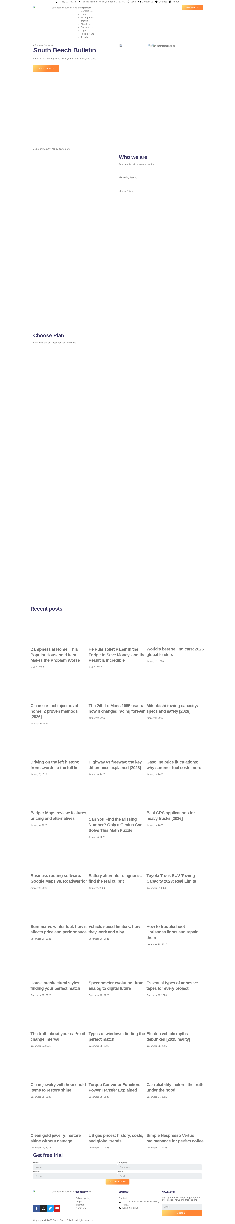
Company (123, 1162)
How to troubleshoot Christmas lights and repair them (171, 932)
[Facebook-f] (36, 1208)
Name (36, 1162)
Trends (84, 20)
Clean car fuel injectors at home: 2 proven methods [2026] (54, 711)
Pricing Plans (87, 17)
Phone (36, 1171)
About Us (85, 7)
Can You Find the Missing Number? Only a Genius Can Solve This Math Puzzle (115, 825)
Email (120, 1171)
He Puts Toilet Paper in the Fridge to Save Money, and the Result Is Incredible (117, 655)
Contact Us (86, 11)
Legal (83, 14)
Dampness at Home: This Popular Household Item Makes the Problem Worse (55, 655)
